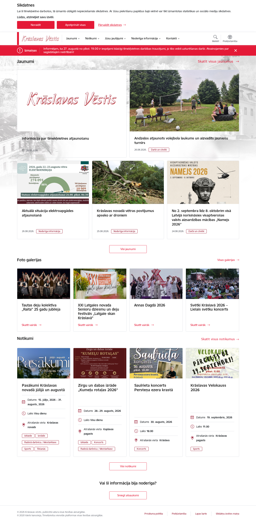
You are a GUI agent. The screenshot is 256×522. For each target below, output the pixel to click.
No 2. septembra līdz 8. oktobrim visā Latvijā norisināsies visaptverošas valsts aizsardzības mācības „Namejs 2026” (201, 217)
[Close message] (235, 50)
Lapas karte (201, 513)
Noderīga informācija (49, 231)
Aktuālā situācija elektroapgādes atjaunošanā (47, 213)
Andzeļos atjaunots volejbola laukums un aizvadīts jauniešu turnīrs (181, 140)
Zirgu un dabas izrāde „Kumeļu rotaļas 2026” (98, 387)
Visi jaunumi (128, 249)
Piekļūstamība (179, 513)
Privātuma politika (153, 513)
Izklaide (28, 435)
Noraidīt (36, 25)
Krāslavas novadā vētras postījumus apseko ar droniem (125, 213)
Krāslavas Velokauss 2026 (208, 387)
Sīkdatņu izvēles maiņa (227, 513)
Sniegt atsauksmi (128, 495)
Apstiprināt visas (75, 25)
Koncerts (98, 442)
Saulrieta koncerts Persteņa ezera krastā (153, 387)
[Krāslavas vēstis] (40, 38)
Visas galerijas (226, 260)
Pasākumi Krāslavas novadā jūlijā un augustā (43, 387)
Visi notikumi (128, 466)
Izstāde (41, 435)
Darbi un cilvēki (159, 149)
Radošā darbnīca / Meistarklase (40, 442)
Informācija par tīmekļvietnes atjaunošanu (55, 138)
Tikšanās (41, 448)
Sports (27, 448)
